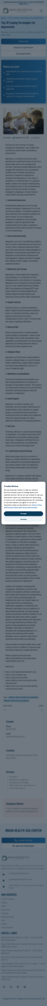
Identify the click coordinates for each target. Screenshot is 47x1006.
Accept (23, 514)
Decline (23, 519)
